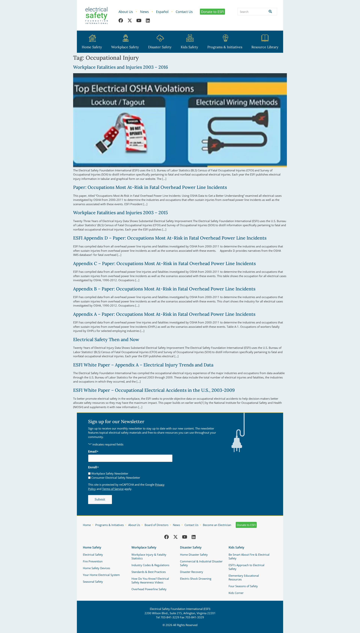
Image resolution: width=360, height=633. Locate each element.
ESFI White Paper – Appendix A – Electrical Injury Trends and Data (143, 365)
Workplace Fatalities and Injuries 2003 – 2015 (120, 213)
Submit (100, 499)
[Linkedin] (148, 20)
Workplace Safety (125, 47)
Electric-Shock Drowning (195, 578)
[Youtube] (138, 20)
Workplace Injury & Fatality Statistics (148, 556)
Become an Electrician (217, 525)
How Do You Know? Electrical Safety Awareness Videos (150, 580)
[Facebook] (120, 20)
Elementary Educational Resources (244, 577)
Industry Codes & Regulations (150, 565)
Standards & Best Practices (148, 572)
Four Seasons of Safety (243, 586)
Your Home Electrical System (101, 575)
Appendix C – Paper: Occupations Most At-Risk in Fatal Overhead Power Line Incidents (164, 263)
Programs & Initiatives (224, 47)
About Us (125, 11)
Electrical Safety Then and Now (106, 339)
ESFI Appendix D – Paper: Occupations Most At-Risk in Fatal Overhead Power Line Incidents (169, 238)
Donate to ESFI (212, 11)
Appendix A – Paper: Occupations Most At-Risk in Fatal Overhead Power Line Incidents (164, 314)
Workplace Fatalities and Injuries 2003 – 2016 (120, 67)
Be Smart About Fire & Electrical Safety (249, 556)
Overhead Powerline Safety (148, 589)
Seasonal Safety (93, 581)
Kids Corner (236, 593)
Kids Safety (189, 47)
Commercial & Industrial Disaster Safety (201, 563)
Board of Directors (156, 525)
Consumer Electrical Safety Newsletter (115, 477)
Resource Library (264, 47)
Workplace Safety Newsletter (109, 473)
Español (162, 11)
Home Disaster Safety (194, 554)
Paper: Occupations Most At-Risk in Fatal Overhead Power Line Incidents (150, 187)
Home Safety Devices (96, 568)
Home (87, 525)
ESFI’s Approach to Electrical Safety (246, 567)
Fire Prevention (93, 561)
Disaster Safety (160, 47)
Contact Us (184, 11)
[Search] (269, 11)
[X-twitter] (130, 20)
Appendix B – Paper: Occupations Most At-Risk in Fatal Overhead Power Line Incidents (164, 289)
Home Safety (92, 47)
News (144, 11)
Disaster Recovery (191, 572)
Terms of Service (113, 489)
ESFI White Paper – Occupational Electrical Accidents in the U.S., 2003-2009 (154, 390)
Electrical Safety (93, 554)
